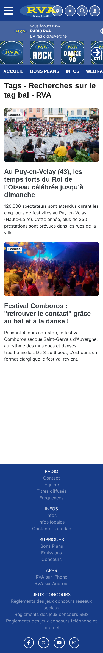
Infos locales (51, 522)
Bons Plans (44, 71)
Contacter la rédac (51, 528)
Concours (51, 559)
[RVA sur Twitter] (43, 642)
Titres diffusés (51, 491)
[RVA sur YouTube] (59, 642)
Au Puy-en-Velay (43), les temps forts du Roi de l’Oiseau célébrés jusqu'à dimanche (43, 183)
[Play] (7, 48)
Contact (51, 478)
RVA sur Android (52, 583)
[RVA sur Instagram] (74, 642)
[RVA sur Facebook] (29, 642)
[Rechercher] (82, 10)
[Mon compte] (94, 10)
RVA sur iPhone (51, 577)
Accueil (13, 71)
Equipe (51, 484)
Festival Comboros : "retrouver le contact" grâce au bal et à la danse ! (47, 313)
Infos (72, 71)
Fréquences (51, 497)
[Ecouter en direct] (70, 10)
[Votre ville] (57, 10)
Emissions (51, 552)
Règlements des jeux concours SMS (52, 614)
